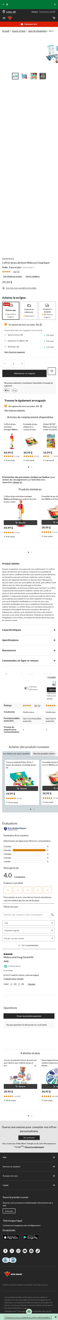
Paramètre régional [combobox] (11, 931)
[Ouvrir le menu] (4, 18)
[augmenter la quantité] (4, 363)
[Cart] (54, 18)
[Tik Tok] (38, 1251)
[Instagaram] (18, 1251)
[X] (12, 1251)
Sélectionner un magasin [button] (24, 373)
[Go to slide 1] (15, 76)
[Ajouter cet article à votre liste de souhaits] (52, 371)
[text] (12, 456)
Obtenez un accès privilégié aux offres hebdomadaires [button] (27, 1317)
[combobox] (31, 938)
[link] (12, 271)
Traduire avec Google (13, 978)
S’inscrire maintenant (34, 1147)
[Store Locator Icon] (3, 12)
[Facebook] (5, 1251)
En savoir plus (9, 1230)
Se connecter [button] (29, 1138)
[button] (41, 325)
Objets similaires (33, 276)
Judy (6, 961)
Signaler (31, 984)
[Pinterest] (31, 1251)
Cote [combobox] (6, 923)
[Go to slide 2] (24, 76)
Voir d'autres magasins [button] (14, 352)
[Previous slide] (3, 4)
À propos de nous (10, 1176)
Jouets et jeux (19, 31)
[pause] (7, 4)
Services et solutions (11, 1167)
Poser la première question (29, 1016)
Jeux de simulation (37, 31)
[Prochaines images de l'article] (53, 59)
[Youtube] (25, 1251)
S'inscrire (9, 1211)
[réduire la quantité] (22, 363)
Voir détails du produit (12, 276)
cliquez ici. (17, 482)
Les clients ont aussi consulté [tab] (16, 753)
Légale (5, 1185)
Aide (4, 1157)
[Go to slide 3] (33, 76)
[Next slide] (54, 4)
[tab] (11, 310)
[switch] (27, 688)
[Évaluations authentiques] (15, 829)
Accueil (5, 31)
